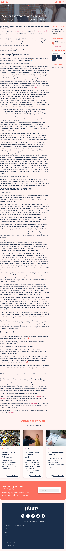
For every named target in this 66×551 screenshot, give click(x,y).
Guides (54, 59)
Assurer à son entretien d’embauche (23, 5)
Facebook (3, 398)
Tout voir (54, 55)
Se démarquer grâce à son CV (56, 453)
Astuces (60, 57)
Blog (9, 6)
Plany (58, 55)
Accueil (3, 6)
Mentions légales (9, 539)
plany (36, 87)
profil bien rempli (19, 31)
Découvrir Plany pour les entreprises (34, 521)
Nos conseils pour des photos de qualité (32, 454)
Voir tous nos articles (33, 425)
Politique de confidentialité (11, 542)
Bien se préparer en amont (58, 29)
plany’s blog (34, 404)
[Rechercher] (64, 53)
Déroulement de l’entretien (58, 31)
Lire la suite (12, 475)
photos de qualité (42, 31)
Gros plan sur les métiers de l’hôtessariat (8, 454)
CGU (6, 535)
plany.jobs (10, 412)
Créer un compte (58, 46)
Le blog (6, 532)
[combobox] (58, 53)
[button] (53, 67)
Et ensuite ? (54, 33)
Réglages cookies (9, 545)
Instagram (40, 397)
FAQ (6, 529)
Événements (55, 57)
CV (44, 405)
